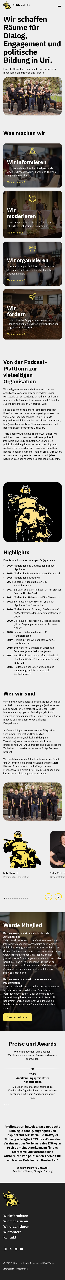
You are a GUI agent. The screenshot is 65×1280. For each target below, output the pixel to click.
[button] (59, 5)
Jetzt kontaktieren (17, 1017)
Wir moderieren (15, 1221)
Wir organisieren (16, 1226)
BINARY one (48, 1263)
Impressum (8, 1268)
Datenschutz (22, 1268)
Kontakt (9, 1237)
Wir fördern (12, 1232)
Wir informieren (15, 1216)
